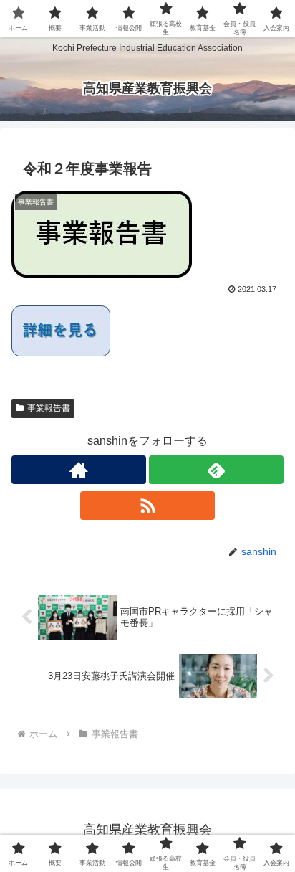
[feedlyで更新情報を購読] (216, 469)
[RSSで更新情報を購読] (147, 505)
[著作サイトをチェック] (78, 469)
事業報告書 (48, 408)
